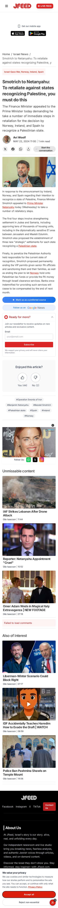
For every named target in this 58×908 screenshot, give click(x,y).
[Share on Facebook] (13, 149)
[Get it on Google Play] (37, 33)
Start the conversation (45, 149)
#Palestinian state (16, 410)
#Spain (33, 410)
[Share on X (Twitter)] (5, 149)
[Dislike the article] (35, 377)
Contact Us (49, 806)
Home (6, 54)
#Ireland (46, 410)
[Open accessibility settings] (53, 903)
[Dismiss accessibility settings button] (55, 900)
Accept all (29, 894)
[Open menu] (6, 6)
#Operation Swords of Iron (29, 399)
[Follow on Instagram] (41, 459)
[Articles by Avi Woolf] (6, 139)
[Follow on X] (35, 459)
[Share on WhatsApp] (20, 149)
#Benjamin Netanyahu (18, 405)
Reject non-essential (29, 902)
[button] (52, 425)
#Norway (29, 415)
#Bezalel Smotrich (42, 405)
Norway (34, 272)
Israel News (20, 54)
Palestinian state (27, 245)
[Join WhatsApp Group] (28, 459)
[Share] (28, 149)
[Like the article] (22, 377)
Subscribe (29, 344)
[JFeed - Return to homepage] (29, 798)
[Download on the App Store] (18, 33)
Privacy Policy (35, 887)
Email (7, 331)
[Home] (22, 6)
